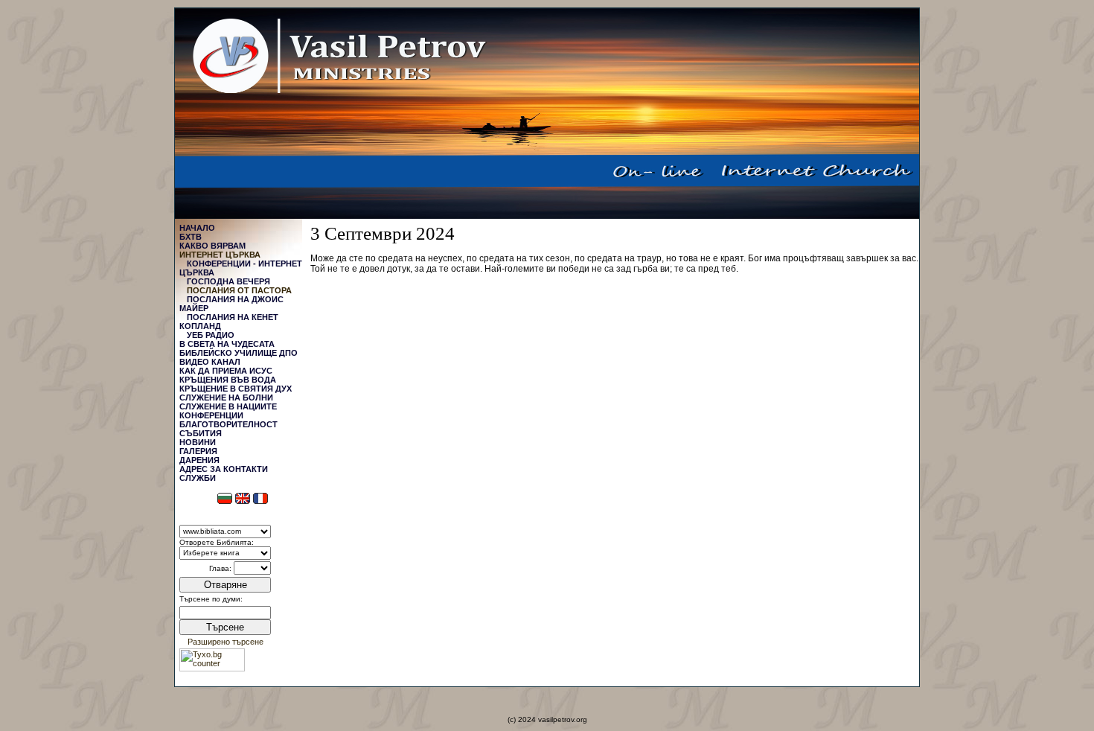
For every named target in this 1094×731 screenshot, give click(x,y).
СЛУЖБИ (197, 477)
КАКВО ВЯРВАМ (212, 245)
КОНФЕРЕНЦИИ (211, 415)
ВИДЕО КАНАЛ (209, 361)
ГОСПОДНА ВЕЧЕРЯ (228, 281)
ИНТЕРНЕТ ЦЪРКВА (219, 254)
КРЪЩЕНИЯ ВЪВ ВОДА (227, 379)
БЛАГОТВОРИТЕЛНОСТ (228, 424)
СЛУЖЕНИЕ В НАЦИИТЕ (228, 406)
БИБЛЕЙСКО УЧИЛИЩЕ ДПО (238, 352)
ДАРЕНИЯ (199, 460)
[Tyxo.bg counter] (212, 668)
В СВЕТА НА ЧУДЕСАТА (227, 343)
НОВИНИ (197, 442)
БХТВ (190, 236)
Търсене (225, 627)
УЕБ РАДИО (210, 335)
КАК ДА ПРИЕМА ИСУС (225, 370)
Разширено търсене (225, 641)
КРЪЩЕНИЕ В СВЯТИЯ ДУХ (235, 388)
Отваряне (225, 584)
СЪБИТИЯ (200, 433)
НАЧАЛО (197, 227)
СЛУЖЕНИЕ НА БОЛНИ (226, 397)
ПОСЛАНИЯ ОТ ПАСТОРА (239, 290)
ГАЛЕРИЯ (198, 451)
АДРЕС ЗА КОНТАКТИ (223, 469)
